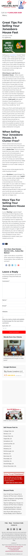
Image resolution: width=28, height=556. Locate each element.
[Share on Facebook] (3, 244)
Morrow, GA (7, 453)
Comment (6, 281)
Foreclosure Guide (18, 523)
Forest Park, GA (8, 436)
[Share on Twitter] (6, 244)
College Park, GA (9, 431)
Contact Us (14, 525)
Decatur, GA (7, 433)
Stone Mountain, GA (10, 466)
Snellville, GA (7, 461)
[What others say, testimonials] (14, 347)
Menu (4, 15)
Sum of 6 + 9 (6, 326)
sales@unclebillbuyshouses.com (14, 551)
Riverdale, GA (8, 458)
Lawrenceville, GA (9, 443)
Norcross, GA (7, 456)
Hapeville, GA (8, 438)
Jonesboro (13, 55)
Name (4, 300)
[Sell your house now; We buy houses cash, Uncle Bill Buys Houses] (14, 414)
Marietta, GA (7, 448)
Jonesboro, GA (8, 441)
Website (5, 311)
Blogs (10, 523)
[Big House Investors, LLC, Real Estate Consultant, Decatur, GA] (14, 391)
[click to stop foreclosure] (14, 478)
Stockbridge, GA (9, 463)
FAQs (6, 523)
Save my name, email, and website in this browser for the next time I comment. (13, 321)
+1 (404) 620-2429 (14, 13)
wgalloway (7, 37)
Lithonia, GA (7, 446)
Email (4, 306)
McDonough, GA (9, 451)
